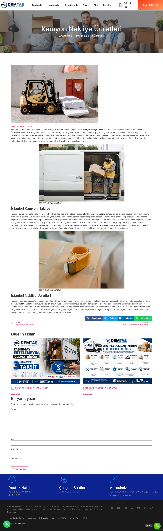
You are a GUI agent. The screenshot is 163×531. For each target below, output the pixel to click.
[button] (94, 318)
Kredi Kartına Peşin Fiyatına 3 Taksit (29, 388)
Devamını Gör (15, 394)
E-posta (14, 449)
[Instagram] (125, 508)
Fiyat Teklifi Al (62, 518)
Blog (96, 5)
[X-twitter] (132, 508)
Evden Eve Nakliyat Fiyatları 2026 (100, 388)
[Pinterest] (145, 508)
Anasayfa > (66, 35)
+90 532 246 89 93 (20, 491)
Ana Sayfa (37, 5)
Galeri (86, 5)
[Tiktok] (152, 508)
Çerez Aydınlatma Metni (17, 523)
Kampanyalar (31, 518)
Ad (12, 439)
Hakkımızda (53, 5)
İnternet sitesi (17, 458)
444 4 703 (14, 495)
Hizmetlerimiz (71, 5)
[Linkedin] (138, 508)
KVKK (85, 518)
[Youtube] (119, 508)
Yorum (14, 409)
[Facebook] (112, 508)
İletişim (107, 5)
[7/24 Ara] (157, 526)
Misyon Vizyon (75, 518)
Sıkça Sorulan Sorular (16, 518)
